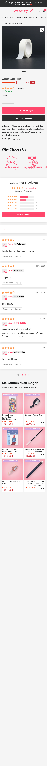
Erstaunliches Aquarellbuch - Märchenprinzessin (9, 417)
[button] (8, 88)
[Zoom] (42, 30)
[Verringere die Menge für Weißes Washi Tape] (4, 100)
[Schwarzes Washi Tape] (34, 403)
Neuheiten (17, 17)
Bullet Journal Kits (30, 17)
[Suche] (39, 11)
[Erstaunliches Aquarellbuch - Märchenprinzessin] (12, 403)
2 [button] (22, 375)
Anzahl (4, 95)
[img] (8, 240)
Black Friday (6, 17)
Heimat (4, 23)
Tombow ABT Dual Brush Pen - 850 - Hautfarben (34, 450)
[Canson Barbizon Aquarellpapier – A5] (12, 437)
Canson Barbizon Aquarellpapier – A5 (9, 450)
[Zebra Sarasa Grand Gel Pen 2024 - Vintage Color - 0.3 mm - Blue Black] (34, 469)
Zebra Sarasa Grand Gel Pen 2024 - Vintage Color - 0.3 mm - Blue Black (34, 483)
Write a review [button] (23, 215)
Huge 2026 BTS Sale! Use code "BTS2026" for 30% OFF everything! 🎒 (25, 3)
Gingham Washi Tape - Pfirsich (11, 482)
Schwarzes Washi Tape (33, 415)
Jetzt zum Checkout (23, 118)
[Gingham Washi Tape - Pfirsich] (12, 469)
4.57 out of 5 (30, 188)
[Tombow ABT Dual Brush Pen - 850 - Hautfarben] (34, 437)
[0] (43, 11)
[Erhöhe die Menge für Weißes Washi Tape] (12, 100)
